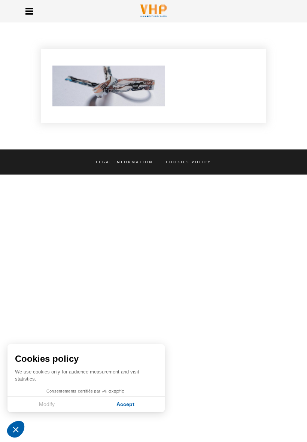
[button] (16, 429)
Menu (29, 11)
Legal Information (124, 161)
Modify (47, 404)
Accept (125, 404)
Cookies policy (188, 161)
